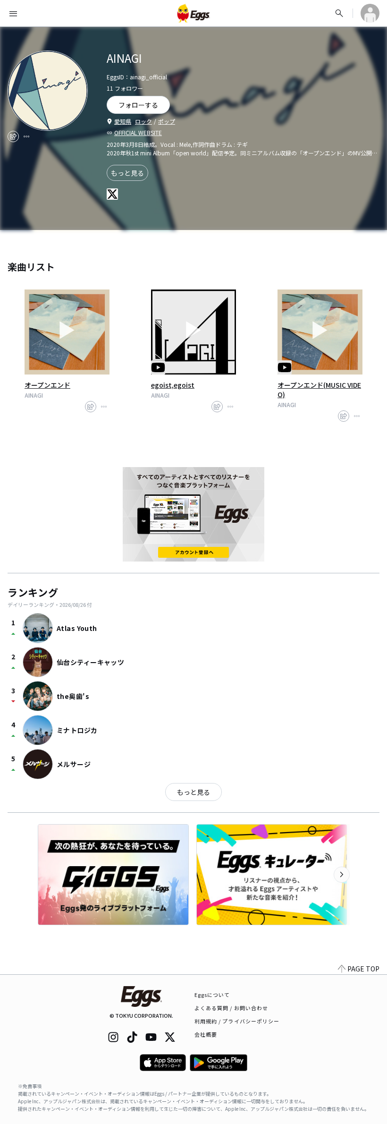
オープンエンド (47, 385)
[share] (13, 136)
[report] (26, 136)
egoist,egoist (172, 385)
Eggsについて (212, 994)
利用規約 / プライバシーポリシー (237, 1021)
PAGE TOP (363, 968)
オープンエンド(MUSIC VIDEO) (319, 389)
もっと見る (127, 173)
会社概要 (205, 1034)
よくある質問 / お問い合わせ (231, 1008)
